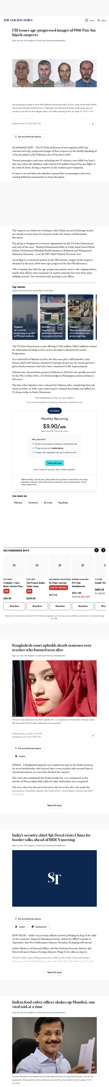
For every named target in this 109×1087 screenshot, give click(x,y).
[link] (18, 20)
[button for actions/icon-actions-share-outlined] (93, 124)
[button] (90, 20)
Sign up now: (17, 40)
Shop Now (14, 606)
